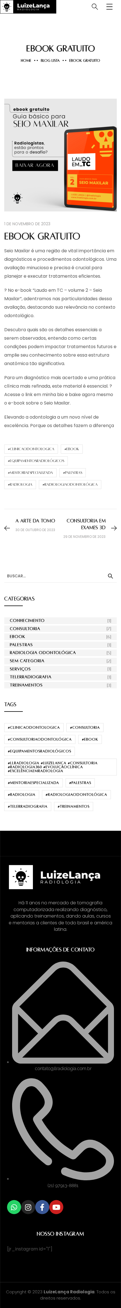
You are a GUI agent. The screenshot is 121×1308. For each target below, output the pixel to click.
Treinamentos (26, 685)
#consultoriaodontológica (40, 739)
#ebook (71, 449)
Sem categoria (27, 661)
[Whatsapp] (14, 1207)
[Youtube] (56, 1207)
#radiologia (20, 485)
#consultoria (85, 728)
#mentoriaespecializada (30, 473)
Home (26, 61)
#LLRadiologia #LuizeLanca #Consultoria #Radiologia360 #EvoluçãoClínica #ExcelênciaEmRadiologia (53, 767)
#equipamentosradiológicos (36, 461)
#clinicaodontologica (31, 449)
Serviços (20, 669)
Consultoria (25, 628)
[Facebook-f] (42, 1207)
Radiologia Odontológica (43, 652)
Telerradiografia (30, 677)
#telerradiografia (28, 806)
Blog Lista (50, 61)
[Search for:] (60, 576)
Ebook (17, 636)
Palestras (21, 644)
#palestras (72, 473)
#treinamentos (73, 806)
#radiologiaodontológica (70, 485)
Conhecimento (27, 620)
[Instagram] (28, 1207)
